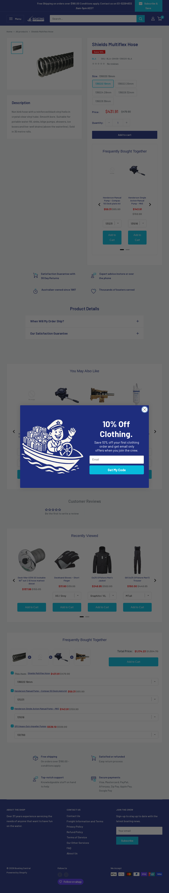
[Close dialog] (145, 409)
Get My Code (117, 470)
